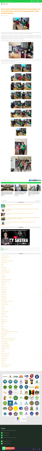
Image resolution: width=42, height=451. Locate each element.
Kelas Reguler (21, 299)
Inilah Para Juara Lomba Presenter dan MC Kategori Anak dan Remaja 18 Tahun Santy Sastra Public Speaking (22, 209)
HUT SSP (21, 286)
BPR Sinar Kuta (21, 267)
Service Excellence (21, 341)
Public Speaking (21, 334)
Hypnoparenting (21, 287)
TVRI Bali (21, 361)
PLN (21, 324)
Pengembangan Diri (21, 316)
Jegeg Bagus (21, 296)
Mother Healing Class (21, 311)
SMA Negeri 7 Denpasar (21, 348)
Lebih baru (4, 200)
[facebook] (31, 1)
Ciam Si (21, 274)
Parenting (21, 314)
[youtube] (38, 1)
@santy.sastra (4, 249)
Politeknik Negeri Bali (21, 329)
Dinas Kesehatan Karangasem (21, 279)
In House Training (21, 294)
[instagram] (34, 1)
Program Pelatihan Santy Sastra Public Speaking (21, 331)
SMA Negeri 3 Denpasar (21, 346)
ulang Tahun (21, 363)
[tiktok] (40, 1)
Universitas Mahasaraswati (21, 365)
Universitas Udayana (21, 366)
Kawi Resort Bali (21, 297)
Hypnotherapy (21, 292)
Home (2, 1)
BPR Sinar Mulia (21, 269)
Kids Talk (21, 306)
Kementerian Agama (21, 304)
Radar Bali (21, 336)
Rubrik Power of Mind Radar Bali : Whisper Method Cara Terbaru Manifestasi (19, 204)
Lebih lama (37, 200)
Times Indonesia (21, 358)
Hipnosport (21, 284)
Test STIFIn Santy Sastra (6, 180)
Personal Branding (21, 321)
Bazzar (21, 264)
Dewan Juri (21, 277)
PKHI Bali (21, 323)
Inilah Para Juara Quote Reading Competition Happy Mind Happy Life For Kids (20, 213)
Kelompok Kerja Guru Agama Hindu (21, 301)
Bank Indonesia (21, 262)
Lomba (21, 309)
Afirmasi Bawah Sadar (21, 257)
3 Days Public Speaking (21, 255)
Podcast (21, 326)
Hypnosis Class (21, 289)
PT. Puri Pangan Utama (21, 333)
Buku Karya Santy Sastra (21, 272)
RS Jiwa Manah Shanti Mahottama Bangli (21, 338)
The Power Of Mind (21, 356)
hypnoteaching (21, 291)
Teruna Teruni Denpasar (21, 353)
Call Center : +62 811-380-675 (8, 1)
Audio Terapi (21, 259)
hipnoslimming (21, 282)
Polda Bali (21, 328)
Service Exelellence (21, 343)
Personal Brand (21, 319)
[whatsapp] (36, 1)
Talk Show (21, 351)
